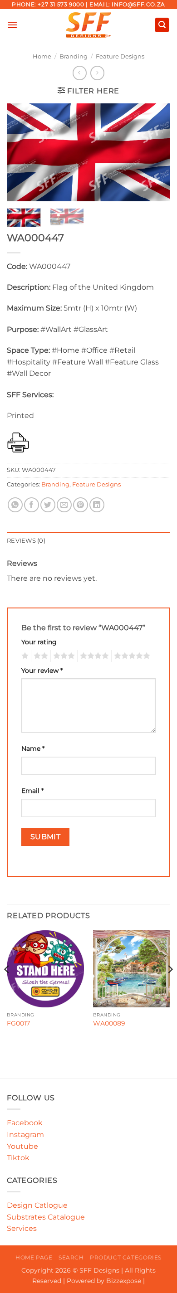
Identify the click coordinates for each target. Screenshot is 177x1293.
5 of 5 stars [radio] (130, 656)
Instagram (25, 1134)
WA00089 (109, 1023)
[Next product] (80, 73)
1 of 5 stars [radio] (24, 656)
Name (32, 748)
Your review (42, 670)
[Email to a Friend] (64, 504)
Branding (73, 56)
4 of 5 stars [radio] (93, 656)
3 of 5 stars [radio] (62, 656)
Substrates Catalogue (46, 1217)
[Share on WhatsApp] (15, 504)
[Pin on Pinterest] (80, 504)
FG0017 (18, 1023)
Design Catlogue (37, 1205)
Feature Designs (120, 56)
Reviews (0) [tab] (26, 540)
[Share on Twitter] (47, 504)
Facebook (25, 1122)
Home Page (34, 1257)
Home (42, 56)
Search (71, 1257)
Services (22, 1228)
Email (32, 791)
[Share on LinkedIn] (96, 504)
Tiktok (18, 1157)
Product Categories (126, 1257)
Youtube (22, 1146)
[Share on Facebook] (31, 504)
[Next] (156, 152)
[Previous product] (97, 73)
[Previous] (21, 152)
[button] (12, 25)
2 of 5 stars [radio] (39, 656)
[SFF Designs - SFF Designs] (88, 25)
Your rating (39, 642)
